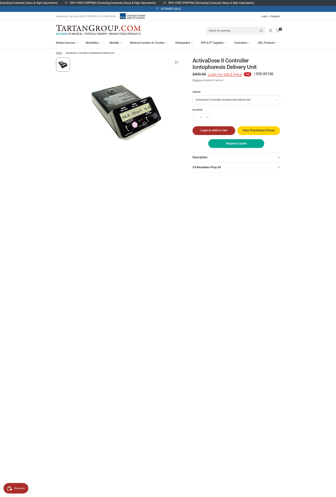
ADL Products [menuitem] (266, 42)
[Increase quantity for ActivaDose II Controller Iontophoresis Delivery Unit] (207, 117)
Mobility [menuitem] (114, 42)
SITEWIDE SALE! (171, 8)
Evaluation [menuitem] (240, 42)
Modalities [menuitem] (92, 42)
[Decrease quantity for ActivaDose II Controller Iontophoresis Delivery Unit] (195, 117)
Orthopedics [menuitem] (182, 42)
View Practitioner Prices (259, 130)
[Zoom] (176, 62)
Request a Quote (236, 143)
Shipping (196, 80)
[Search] (261, 30)
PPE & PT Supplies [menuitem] (212, 42)
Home (59, 53)
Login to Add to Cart (214, 130)
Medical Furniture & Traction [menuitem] (147, 42)
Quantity (197, 109)
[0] (277, 30)
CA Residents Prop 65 (206, 167)
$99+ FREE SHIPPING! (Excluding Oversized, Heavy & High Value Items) (103, 3)
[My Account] (270, 30)
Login (264, 16)
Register (275, 16)
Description (199, 157)
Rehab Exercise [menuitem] (65, 42)
